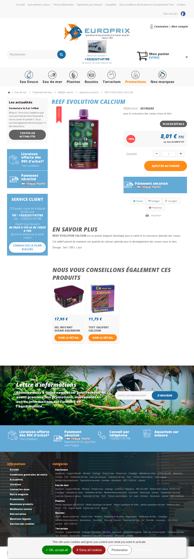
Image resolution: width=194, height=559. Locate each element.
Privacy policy (142, 550)
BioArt (58, 508)
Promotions (135, 81)
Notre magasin (19, 494)
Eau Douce (29, 81)
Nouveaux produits (21, 504)
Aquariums (60, 473)
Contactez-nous (20, 489)
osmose (155, 492)
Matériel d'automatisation (66, 480)
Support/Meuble (74, 473)
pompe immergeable (132, 532)
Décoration (116, 480)
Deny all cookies (90, 550)
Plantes (73, 81)
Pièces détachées (63, 4)
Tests (129, 476)
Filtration (87, 473)
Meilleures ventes (21, 509)
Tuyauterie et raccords (90, 480)
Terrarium (112, 81)
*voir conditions (30, 165)
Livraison (15, 484)
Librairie (141, 480)
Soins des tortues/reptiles (154, 532)
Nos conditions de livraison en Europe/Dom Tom (146, 4)
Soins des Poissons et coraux (68, 496)
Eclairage (96, 473)
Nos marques (162, 81)
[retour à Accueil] (10, 92)
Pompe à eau (108, 473)
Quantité (131, 154)
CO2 (66, 476)
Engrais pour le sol (91, 508)
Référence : (132, 108)
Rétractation (18, 514)
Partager (155, 201)
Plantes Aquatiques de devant (99, 504)
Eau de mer (52, 81)
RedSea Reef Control (159, 488)
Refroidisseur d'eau (147, 473)
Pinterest (156, 207)
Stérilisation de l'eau (79, 476)
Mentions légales (20, 519)
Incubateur (108, 535)
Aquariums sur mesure (89, 4)
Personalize (120, 550)
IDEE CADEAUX (129, 480)
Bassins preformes (71, 516)
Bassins (91, 81)
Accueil (20, 4)
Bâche (58, 516)
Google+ (172, 201)
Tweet (139, 201)
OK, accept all (58, 550)
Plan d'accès (170, 13)
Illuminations (85, 520)
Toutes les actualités (27, 134)
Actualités (110, 4)
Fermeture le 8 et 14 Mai (24, 108)
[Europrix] (97, 32)
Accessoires (161, 520)
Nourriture (177, 473)
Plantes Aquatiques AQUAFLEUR (69, 504)
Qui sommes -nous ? (39, 4)
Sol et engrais (161, 476)
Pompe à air (121, 473)
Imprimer (156, 215)
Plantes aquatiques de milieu (126, 504)
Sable (136, 496)
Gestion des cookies (22, 523)
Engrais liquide (75, 508)
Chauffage (132, 473)
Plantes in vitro (173, 504)
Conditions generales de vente (28, 474)
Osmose (59, 476)
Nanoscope (145, 492)
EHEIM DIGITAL (164, 473)
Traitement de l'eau (116, 476)
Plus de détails (173, 124)
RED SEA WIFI (142, 488)
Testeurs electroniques (143, 476)
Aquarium (59, 488)
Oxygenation (131, 516)
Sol (142, 520)
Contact (181, 4)
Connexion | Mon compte (171, 26)
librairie (104, 508)
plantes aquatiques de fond (153, 504)
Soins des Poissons (98, 476)
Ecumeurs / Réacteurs (124, 488)
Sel (130, 496)
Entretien (106, 480)
